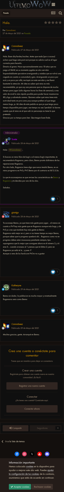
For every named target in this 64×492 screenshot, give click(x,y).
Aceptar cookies (21, 486)
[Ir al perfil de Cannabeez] (6, 48)
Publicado (25, 50)
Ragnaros (7, 181)
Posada (27, 33)
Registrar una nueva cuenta (32, 385)
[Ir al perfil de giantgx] (6, 214)
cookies (29, 466)
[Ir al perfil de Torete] (6, 141)
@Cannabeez (15, 150)
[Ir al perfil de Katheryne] (6, 287)
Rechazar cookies (42, 486)
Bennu (55, 177)
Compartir (16, 428)
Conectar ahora (32, 408)
